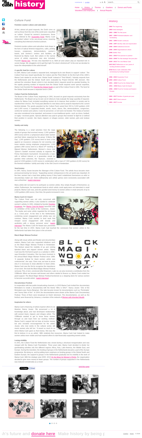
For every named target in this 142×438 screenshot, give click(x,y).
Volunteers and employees (85, 10)
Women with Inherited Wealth (73, 297)
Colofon (125, 433)
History (87, 7)
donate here (37, 433)
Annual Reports (106, 10)
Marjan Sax (25, 61)
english (87, 2)
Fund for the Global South (43, 87)
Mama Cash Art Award (35, 206)
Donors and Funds (125, 7)
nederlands (78, 2)
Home (77, 7)
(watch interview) (42, 278)
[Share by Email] (31, 368)
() (34, 180)
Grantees (109, 7)
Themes (98, 7)
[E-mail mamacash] (3, 32)
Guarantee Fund (37, 37)
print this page (84, 367)
